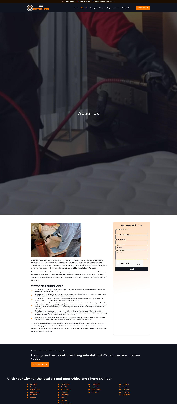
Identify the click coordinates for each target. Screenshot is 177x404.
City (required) (120, 245)
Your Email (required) (122, 234)
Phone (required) (120, 239)
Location (116, 8)
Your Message (119, 250)
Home (76, 8)
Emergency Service (97, 8)
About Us (84, 8)
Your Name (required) (122, 229)
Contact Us (125, 8)
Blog (108, 8)
